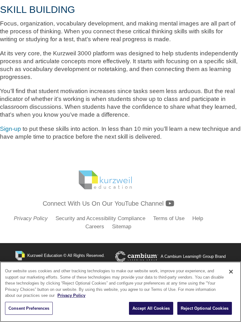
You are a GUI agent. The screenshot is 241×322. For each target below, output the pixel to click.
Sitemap (121, 227)
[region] (120, 292)
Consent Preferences (28, 308)
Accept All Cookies (151, 308)
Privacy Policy (71, 295)
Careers (94, 227)
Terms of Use (169, 218)
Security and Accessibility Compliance (100, 218)
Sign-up (10, 128)
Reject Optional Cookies (204, 308)
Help (197, 218)
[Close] (231, 272)
